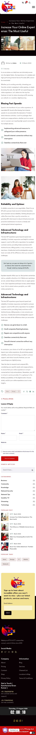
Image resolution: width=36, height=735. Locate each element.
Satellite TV (5, 498)
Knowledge (5, 487)
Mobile (26, 559)
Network (5, 564)
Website (3, 442)
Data (7, 391)
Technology (5, 505)
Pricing (3, 666)
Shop (3, 674)
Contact (4, 670)
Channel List (23, 670)
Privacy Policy (5, 678)
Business (4, 480)
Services (22, 666)
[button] (33, 7)
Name (3, 433)
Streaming (4, 501)
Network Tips (5, 494)
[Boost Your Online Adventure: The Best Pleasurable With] (4, 547)
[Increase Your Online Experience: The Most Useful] (4, 517)
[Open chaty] (5, 730)
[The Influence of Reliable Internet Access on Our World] (4, 527)
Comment (4, 413)
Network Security (7, 491)
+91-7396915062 (7, 700)
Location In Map (24, 674)
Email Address (8, 603)
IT (19, 559)
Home (3, 22)
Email (21, 433)
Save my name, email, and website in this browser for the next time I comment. (18, 452)
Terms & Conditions (26, 678)
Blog (20, 662)
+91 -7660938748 (7, 692)
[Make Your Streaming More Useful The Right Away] (4, 537)
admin (14, 63)
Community (5, 484)
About (3, 662)
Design (13, 391)
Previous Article (8, 399)
